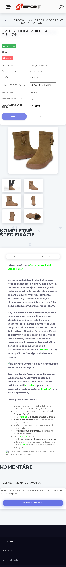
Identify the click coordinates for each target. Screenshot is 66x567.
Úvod (5, 20)
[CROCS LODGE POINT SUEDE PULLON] (33, 128)
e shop (9, 7)
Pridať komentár (33, 503)
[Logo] (28, 6)
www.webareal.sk (11, 560)
